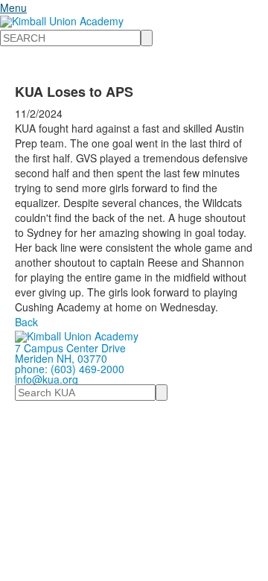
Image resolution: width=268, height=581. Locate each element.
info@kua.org (46, 379)
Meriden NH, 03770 (61, 358)
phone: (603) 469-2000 (69, 368)
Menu (13, 7)
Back (26, 321)
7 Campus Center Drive (70, 347)
